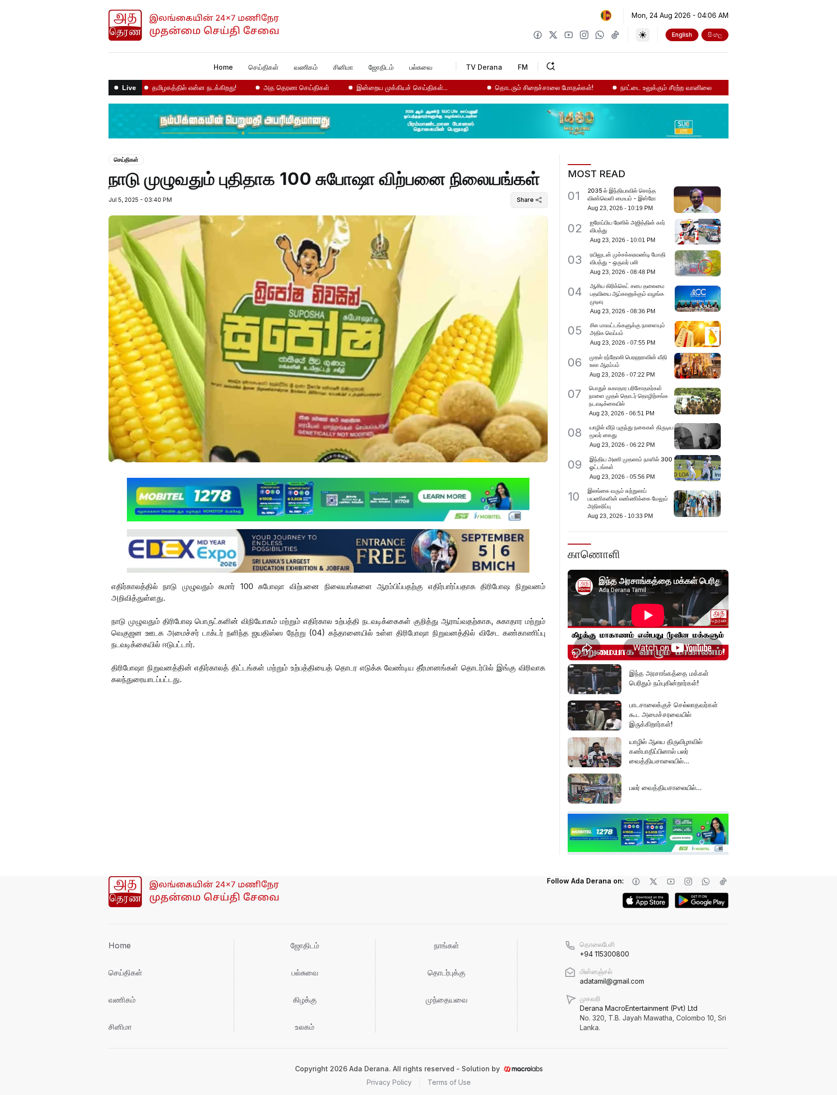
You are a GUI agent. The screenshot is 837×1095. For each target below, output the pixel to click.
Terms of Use (449, 1082)
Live (129, 87)
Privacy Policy (389, 1082)
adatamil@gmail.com (612, 981)
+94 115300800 (604, 954)
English (682, 34)
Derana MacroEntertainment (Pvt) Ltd (653, 1018)
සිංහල (715, 34)
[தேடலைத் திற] (581, 66)
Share (525, 199)
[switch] (643, 35)
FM (523, 67)
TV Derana (484, 67)
